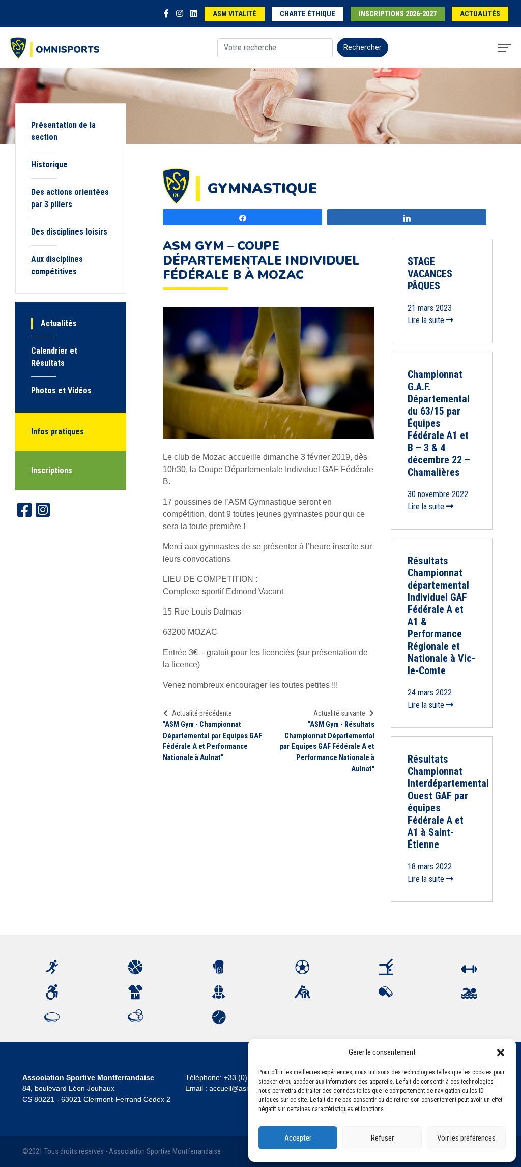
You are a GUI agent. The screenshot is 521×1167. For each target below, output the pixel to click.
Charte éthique (307, 14)
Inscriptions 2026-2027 (398, 14)
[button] (501, 1052)
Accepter (297, 1138)
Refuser (382, 1138)
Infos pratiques (57, 431)
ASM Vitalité (234, 14)
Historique (49, 164)
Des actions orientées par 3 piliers (70, 198)
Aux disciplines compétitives (57, 265)
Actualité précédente (202, 713)
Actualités (480, 14)
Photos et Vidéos (61, 390)
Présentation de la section (63, 131)
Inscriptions (51, 470)
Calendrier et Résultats (54, 357)
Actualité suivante (339, 713)
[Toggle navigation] (504, 47)
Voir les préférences (466, 1138)
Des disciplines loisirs (69, 232)
